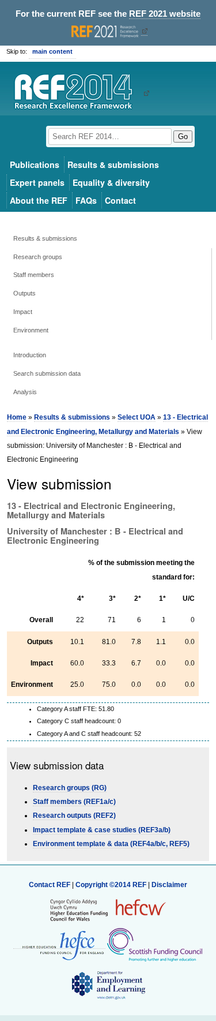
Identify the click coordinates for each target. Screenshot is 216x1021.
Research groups (37, 256)
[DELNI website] (108, 985)
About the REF (38, 200)
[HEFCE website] (59, 944)
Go (183, 136)
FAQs (86, 200)
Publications (34, 164)
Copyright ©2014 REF (111, 885)
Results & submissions (113, 164)
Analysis (25, 391)
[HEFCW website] (108, 910)
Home (16, 417)
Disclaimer (169, 885)
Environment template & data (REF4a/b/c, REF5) (111, 844)
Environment (30, 330)
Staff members (33, 274)
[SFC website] (154, 944)
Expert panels (37, 182)
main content (52, 51)
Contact (120, 200)
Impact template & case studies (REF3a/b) (101, 830)
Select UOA (137, 417)
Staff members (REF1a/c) (74, 802)
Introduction (29, 354)
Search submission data (47, 373)
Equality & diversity (111, 182)
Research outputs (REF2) (74, 815)
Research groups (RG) (70, 788)
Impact (22, 311)
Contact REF (49, 885)
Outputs (24, 293)
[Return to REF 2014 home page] (77, 93)
